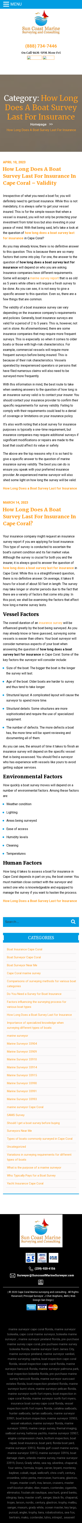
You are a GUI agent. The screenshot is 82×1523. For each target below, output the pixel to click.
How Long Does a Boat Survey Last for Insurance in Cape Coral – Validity (39, 176)
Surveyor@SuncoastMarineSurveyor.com (45, 1275)
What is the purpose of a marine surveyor (34, 1167)
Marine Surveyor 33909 (22, 1051)
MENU (16, 4)
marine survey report (44, 278)
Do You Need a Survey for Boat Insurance (34, 994)
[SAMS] (34, 58)
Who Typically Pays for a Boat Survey (31, 1175)
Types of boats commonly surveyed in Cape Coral (39, 1139)
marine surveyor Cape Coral (25, 1107)
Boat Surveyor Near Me (22, 965)
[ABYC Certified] (48, 58)
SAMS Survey (15, 1115)
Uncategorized (16, 1146)
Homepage (38, 124)
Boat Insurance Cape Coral (24, 949)
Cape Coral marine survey (24, 973)
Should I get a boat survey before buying (33, 1123)
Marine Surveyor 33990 (22, 1083)
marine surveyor (17, 1035)
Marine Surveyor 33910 (22, 1059)
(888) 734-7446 (41, 46)
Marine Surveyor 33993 (22, 1099)
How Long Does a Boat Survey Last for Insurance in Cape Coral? (39, 516)
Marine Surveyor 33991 (22, 1091)
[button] (6, 4)
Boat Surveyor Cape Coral (24, 957)
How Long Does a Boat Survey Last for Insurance (39, 1015)
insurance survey (50, 623)
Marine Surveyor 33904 (22, 1043)
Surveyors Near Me (19, 1131)
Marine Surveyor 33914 (22, 1067)
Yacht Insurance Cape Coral (25, 1183)
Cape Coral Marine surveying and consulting (42, 1292)
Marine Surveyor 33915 (22, 1075)
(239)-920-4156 (45, 1268)
